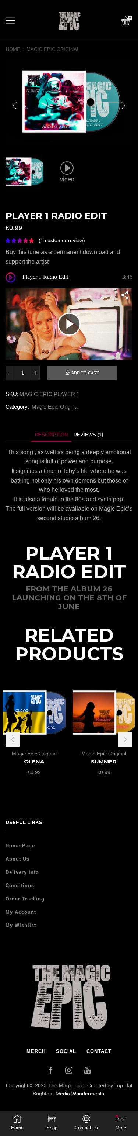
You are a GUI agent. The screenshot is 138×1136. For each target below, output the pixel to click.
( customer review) (62, 240)
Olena (34, 761)
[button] (15, 105)
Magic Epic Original (52, 49)
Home (13, 49)
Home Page (20, 845)
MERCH (36, 1051)
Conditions (20, 885)
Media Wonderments (80, 1093)
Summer (104, 761)
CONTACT (99, 1051)
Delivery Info (22, 872)
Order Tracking (25, 899)
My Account (21, 912)
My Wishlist (21, 925)
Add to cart (85, 373)
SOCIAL (66, 1051)
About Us (17, 859)
